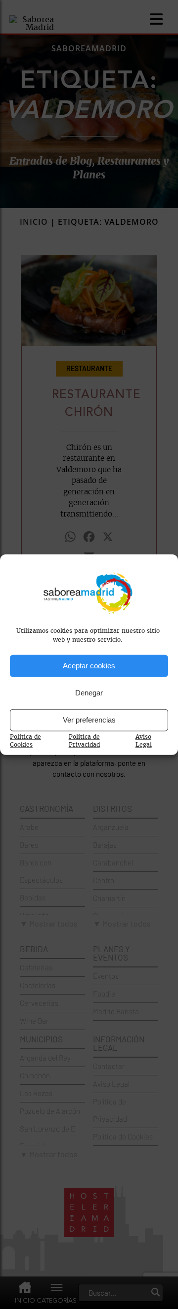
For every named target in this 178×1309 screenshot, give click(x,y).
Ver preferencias (89, 720)
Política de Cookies (25, 740)
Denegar (89, 693)
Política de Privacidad (84, 740)
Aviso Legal (143, 740)
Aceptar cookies (89, 665)
